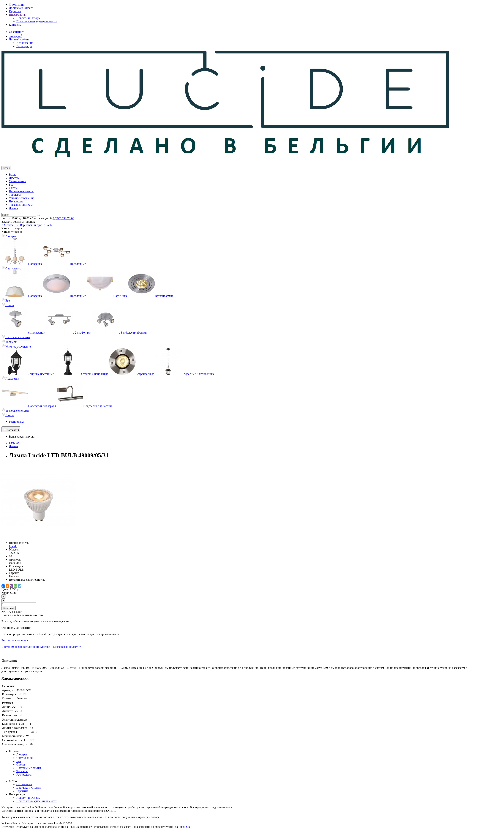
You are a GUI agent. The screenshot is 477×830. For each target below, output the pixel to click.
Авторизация (24, 42)
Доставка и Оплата (21, 8)
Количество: (9, 592)
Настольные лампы (21, 191)
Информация (17, 14)
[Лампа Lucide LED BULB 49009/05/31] (38, 536)
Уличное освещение (21, 198)
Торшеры (15, 194)
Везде (12, 174)
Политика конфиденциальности (36, 21)
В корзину (8, 608)
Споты (13, 188)
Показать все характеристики (27, 579)
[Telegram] (19, 586)
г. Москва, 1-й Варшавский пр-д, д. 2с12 (27, 225)
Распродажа (16, 421)
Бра (11, 184)
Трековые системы (21, 204)
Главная (14, 442)
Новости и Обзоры (28, 18)
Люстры (14, 177)
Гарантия (15, 11)
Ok (188, 826)
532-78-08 (63, 218)
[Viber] (11, 586)
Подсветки (16, 201)
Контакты (15, 24)
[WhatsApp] (15, 586)
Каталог (12, 231)
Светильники (17, 181)
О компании (17, 4)
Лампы (13, 208)
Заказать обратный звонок (18, 221)
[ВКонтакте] (3, 586)
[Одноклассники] (7, 586)
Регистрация (24, 46)
